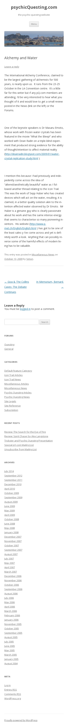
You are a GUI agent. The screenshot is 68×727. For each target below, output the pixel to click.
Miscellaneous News (43, 254)
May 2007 (9, 563)
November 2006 (13, 580)
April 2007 (9, 567)
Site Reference (12, 405)
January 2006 (11, 619)
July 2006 (9, 598)
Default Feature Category (18, 370)
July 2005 (9, 641)
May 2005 (9, 650)
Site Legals (10, 401)
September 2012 (13, 475)
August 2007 (11, 554)
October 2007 (11, 545)
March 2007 (10, 571)
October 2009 (11, 493)
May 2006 (9, 602)
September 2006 (13, 589)
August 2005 (11, 637)
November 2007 (13, 541)
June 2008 (9, 523)
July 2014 (9, 471)
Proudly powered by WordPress (20, 720)
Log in (7, 685)
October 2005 (11, 628)
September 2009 (13, 497)
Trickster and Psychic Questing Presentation (28, 440)
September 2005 (13, 633)
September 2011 (13, 480)
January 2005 (11, 659)
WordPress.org (12, 698)
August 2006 (11, 593)
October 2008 (11, 519)
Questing (9, 344)
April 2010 (9, 488)
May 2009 (9, 510)
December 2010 (12, 484)
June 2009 (9, 506)
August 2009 (11, 501)
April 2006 (9, 606)
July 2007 (9, 558)
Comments (12, 694)
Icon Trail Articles (13, 375)
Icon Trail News (12, 379)
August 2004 (11, 663)
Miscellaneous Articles (16, 383)
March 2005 (10, 654)
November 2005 (13, 624)
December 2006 (12, 576)
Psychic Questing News (17, 397)
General (8, 348)
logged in (25, 309)
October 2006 (11, 584)
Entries (10, 689)
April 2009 (9, 515)
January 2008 (11, 532)
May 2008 (9, 528)
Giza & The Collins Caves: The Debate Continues (16, 287)
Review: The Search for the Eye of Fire (25, 432)
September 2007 (13, 549)
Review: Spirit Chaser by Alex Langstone (26, 436)
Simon (29, 259)
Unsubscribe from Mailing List (20, 449)
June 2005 (9, 646)
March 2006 (10, 611)
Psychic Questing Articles (18, 392)
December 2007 (12, 536)
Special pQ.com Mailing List (19, 445)
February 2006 (12, 615)
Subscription (11, 410)
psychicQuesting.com (34, 7)
